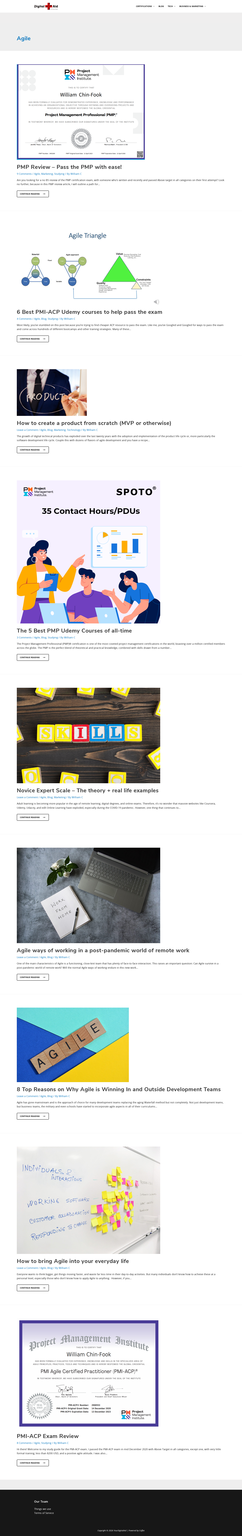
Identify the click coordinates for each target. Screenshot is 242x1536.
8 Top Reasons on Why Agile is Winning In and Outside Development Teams (119, 1089)
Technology (74, 430)
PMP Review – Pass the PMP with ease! (69, 167)
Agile (37, 173)
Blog (161, 6)
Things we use (42, 1509)
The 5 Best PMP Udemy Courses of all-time (74, 631)
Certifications (144, 6)
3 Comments (24, 637)
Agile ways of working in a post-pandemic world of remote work (103, 950)
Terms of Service (44, 1513)
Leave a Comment (27, 430)
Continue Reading (30, 193)
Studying (59, 173)
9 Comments (24, 173)
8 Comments (24, 1443)
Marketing (47, 173)
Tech (170, 6)
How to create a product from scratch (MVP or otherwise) (94, 423)
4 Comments (24, 318)
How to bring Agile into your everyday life (73, 1261)
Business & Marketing (191, 6)
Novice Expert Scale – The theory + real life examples (88, 790)
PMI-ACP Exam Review (48, 1436)
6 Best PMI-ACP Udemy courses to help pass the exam (89, 312)
